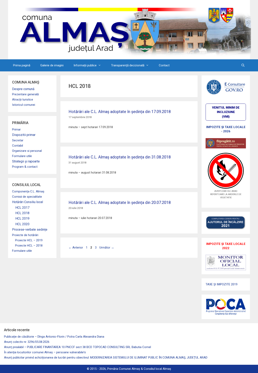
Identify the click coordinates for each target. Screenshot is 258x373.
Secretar (17, 140)
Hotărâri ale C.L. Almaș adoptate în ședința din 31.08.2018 (120, 157)
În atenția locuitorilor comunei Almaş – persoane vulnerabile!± (45, 352)
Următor (106, 247)
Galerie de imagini (51, 65)
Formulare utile (22, 156)
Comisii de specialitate (27, 196)
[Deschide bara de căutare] (243, 65)
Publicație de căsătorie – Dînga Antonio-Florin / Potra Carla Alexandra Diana (54, 336)
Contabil (17, 145)
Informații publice (85, 65)
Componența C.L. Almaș (28, 191)
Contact (164, 65)
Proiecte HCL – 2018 (29, 245)
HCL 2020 (22, 224)
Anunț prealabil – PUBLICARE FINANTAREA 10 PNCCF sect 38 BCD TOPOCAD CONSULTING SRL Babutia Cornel (77, 347)
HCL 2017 (22, 208)
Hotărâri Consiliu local (27, 202)
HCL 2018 (22, 213)
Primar (16, 129)
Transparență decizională (127, 65)
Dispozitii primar (23, 135)
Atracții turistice (22, 99)
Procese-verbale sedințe (29, 229)
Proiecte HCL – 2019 (29, 240)
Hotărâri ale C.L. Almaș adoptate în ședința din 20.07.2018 (120, 202)
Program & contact (24, 167)
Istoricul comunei (23, 105)
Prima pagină (21, 65)
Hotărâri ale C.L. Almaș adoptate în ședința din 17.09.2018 (120, 111)
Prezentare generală (25, 94)
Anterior (76, 247)
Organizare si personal (27, 151)
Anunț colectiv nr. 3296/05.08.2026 (26, 342)
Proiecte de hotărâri (25, 235)
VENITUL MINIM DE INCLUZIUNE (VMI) (225, 112)
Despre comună (23, 89)
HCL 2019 (22, 218)
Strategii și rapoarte (26, 161)
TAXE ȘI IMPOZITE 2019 (221, 284)
